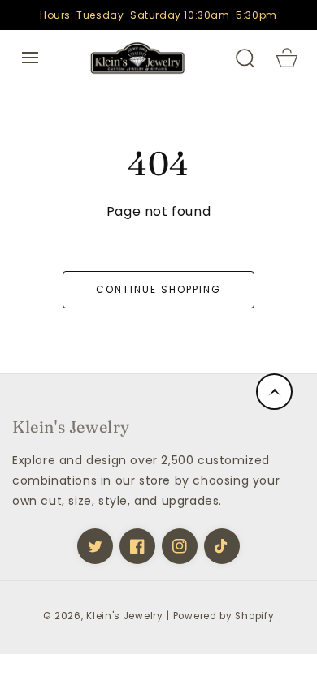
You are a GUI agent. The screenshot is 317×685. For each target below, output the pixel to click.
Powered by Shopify (224, 616)
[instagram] (180, 546)
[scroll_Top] (274, 391)
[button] (30, 57)
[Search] (244, 57)
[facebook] (137, 546)
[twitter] (95, 546)
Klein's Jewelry (124, 616)
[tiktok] (222, 546)
